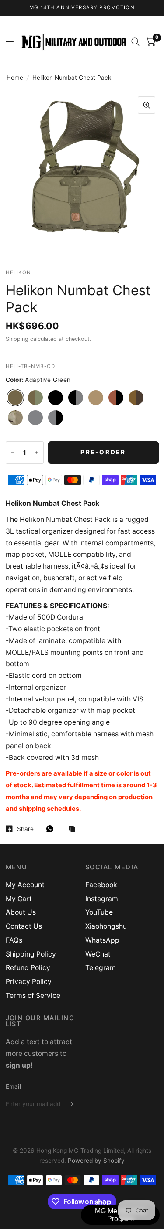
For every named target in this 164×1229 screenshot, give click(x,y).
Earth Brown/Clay (136, 397)
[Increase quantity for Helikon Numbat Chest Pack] (36, 452)
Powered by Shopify (96, 1160)
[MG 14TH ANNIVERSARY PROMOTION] (82, 7)
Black (55, 397)
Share (25, 828)
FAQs (14, 940)
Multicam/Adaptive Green (15, 417)
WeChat (98, 954)
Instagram (101, 899)
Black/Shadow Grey (75, 397)
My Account (25, 885)
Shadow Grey (35, 417)
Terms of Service (33, 995)
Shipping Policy (31, 954)
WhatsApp (102, 940)
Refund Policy (28, 967)
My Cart (19, 899)
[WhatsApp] (52, 828)
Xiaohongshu (106, 926)
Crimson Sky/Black (116, 397)
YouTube (99, 912)
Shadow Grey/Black (55, 417)
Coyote (95, 397)
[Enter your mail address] (70, 1104)
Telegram (100, 967)
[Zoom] (146, 105)
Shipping (17, 339)
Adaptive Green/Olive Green (35, 397)
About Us (21, 912)
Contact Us (24, 926)
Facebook (101, 885)
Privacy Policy (29, 981)
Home (15, 77)
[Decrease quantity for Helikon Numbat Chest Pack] (12, 452)
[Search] (135, 42)
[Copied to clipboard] (74, 829)
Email (13, 1086)
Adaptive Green (15, 397)
